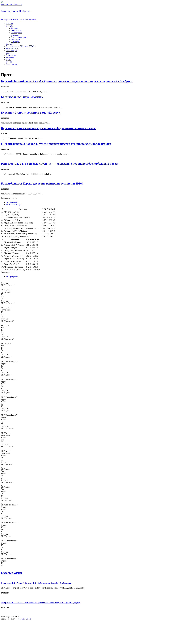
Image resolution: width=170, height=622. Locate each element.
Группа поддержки (19, 37)
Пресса (9, 62)
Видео (8, 53)
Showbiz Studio (24, 619)
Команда (9, 44)
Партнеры (15, 42)
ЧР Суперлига (12, 202)
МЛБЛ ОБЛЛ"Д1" (14, 204)
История (14, 28)
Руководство (16, 33)
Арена (8, 60)
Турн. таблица (12, 48)
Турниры (10, 57)
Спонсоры (15, 39)
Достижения (16, 30)
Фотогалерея (11, 51)
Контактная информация (11, 4)
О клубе (9, 26)
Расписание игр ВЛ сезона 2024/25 (20, 46)
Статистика (11, 55)
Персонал (15, 35)
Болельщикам (12, 64)
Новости (9, 24)
